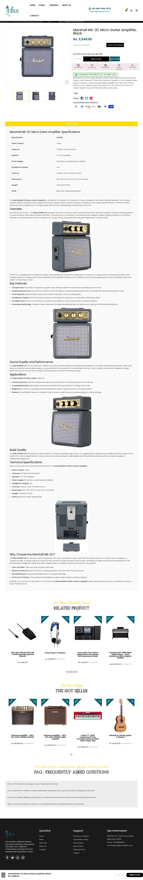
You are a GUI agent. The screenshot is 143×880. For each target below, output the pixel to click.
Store (41, 839)
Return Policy (78, 846)
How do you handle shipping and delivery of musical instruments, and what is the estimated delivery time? (51, 797)
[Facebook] (7, 857)
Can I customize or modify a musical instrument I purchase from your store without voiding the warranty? (51, 790)
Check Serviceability (115, 45)
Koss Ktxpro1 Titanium (55, 653)
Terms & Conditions (81, 836)
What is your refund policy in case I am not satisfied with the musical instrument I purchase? (45, 804)
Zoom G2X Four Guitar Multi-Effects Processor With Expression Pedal (88, 654)
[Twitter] (12, 857)
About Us (42, 846)
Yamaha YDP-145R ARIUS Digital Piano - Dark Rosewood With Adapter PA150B (120, 655)
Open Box (43, 843)
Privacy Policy (78, 843)
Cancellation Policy (80, 839)
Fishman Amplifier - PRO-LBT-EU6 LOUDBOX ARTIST (22, 736)
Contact (42, 849)
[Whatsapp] (18, 857)
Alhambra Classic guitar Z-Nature (120, 736)
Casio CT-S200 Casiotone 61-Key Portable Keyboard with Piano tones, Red (88, 738)
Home (60, 21)
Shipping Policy (79, 849)
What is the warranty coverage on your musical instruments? (32, 784)
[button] (67, 672)
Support (76, 853)
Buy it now (115, 59)
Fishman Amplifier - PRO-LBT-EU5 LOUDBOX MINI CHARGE (55, 737)
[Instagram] (23, 857)
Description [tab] (71, 124)
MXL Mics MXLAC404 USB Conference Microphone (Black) (22, 654)
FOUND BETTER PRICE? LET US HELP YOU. (97, 74)
